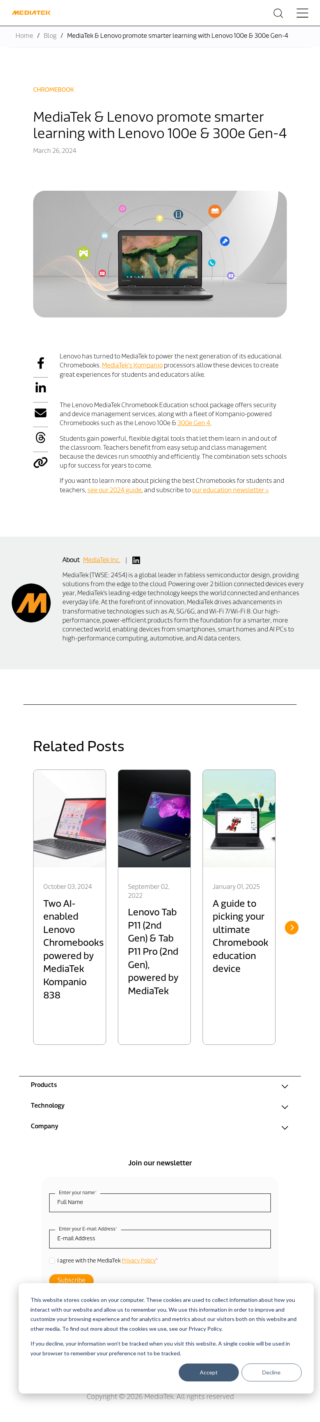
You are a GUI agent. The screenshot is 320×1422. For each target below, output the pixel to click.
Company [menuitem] (44, 1127)
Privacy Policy (139, 1261)
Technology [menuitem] (47, 1106)
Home (24, 36)
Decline (271, 1372)
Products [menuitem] (44, 1085)
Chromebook (53, 90)
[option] (69, 907)
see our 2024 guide (114, 491)
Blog (50, 36)
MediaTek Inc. (101, 560)
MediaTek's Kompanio (132, 366)
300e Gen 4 (194, 423)
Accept (209, 1372)
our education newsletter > (230, 491)
